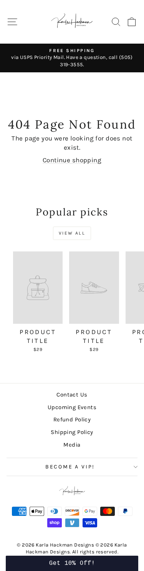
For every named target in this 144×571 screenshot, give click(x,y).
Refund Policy (72, 419)
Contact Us (71, 394)
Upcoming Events (72, 407)
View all (72, 233)
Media (71, 444)
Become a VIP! (70, 466)
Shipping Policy (72, 432)
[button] (72, 563)
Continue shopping (72, 160)
